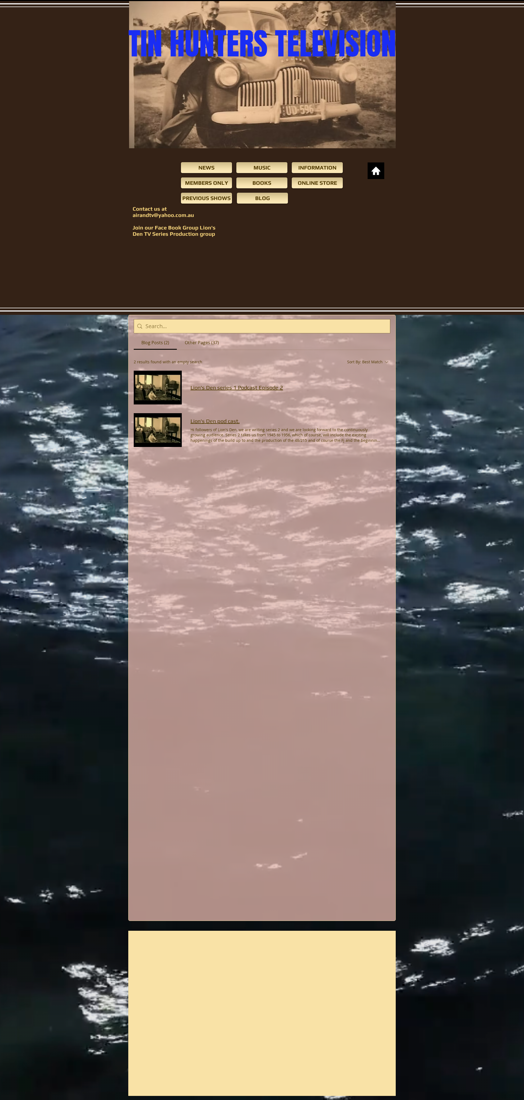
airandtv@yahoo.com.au (163, 215)
